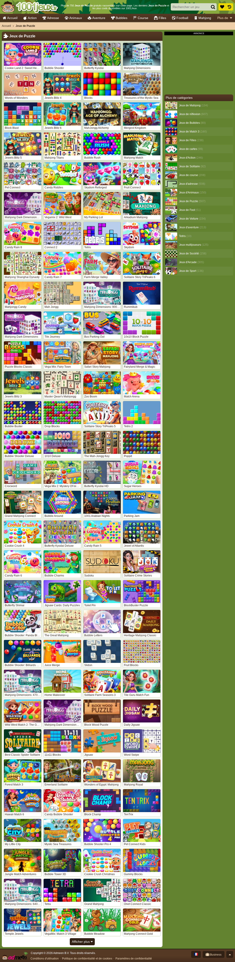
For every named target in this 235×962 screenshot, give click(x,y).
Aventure (98, 18)
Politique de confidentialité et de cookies (87, 958)
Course (143, 18)
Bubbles (121, 18)
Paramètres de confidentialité (133, 958)
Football (182, 18)
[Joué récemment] (229, 7)
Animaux (75, 18)
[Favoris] (222, 7)
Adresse (53, 18)
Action (32, 18)
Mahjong (205, 18)
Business (215, 954)
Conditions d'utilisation (45, 958)
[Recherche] (213, 7)
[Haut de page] (229, 954)
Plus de (222, 18)
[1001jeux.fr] (29, 7)
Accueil (12, 18)
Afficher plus (81, 941)
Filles (162, 18)
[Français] (196, 954)
